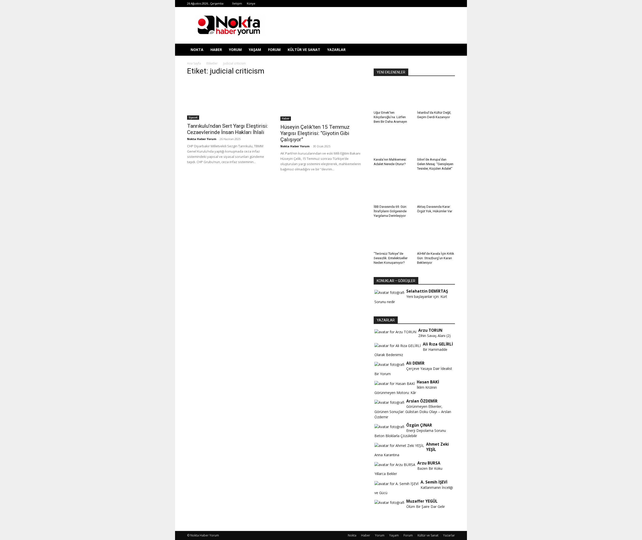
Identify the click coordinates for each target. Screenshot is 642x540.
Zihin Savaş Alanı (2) (434, 335)
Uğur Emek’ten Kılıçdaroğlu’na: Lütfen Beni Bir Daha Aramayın (390, 117)
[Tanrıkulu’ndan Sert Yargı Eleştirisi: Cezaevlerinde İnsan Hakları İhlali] (227, 100)
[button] (449, 50)
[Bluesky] (443, 3)
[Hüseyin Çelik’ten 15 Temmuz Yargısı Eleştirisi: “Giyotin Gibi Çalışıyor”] (321, 101)
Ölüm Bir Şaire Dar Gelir (425, 506)
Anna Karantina (386, 454)
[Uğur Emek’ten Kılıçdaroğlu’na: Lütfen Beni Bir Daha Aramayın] (393, 96)
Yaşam (255, 49)
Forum (274, 49)
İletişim (237, 3)
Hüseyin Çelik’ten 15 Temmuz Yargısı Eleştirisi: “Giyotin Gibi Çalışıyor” (315, 133)
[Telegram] (410, 3)
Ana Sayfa (194, 63)
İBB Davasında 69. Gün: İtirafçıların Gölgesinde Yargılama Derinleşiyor (390, 211)
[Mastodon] (451, 3)
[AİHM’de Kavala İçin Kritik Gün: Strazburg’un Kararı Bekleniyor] (436, 237)
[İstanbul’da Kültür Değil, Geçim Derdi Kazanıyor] (436, 96)
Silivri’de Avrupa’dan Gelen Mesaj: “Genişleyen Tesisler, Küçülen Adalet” (435, 164)
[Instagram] (401, 3)
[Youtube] (434, 3)
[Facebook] (385, 3)
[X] (418, 3)
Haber (216, 49)
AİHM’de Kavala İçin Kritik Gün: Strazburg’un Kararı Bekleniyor (435, 258)
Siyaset (193, 117)
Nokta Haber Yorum (201, 139)
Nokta (197, 49)
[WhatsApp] (426, 3)
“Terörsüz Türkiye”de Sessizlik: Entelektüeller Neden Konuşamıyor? (391, 258)
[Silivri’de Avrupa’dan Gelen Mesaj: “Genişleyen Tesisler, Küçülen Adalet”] (436, 142)
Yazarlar (336, 49)
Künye (251, 3)
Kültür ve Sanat (304, 49)
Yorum (235, 49)
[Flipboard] (393, 3)
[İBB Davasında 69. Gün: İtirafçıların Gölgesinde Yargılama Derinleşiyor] (393, 189)
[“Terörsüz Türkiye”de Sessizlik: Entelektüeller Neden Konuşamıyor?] (393, 237)
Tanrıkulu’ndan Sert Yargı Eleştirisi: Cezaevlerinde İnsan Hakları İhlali (227, 129)
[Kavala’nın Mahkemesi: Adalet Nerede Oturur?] (393, 142)
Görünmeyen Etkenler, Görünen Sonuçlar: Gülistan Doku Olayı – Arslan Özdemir (412, 411)
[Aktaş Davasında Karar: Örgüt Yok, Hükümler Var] (436, 189)
